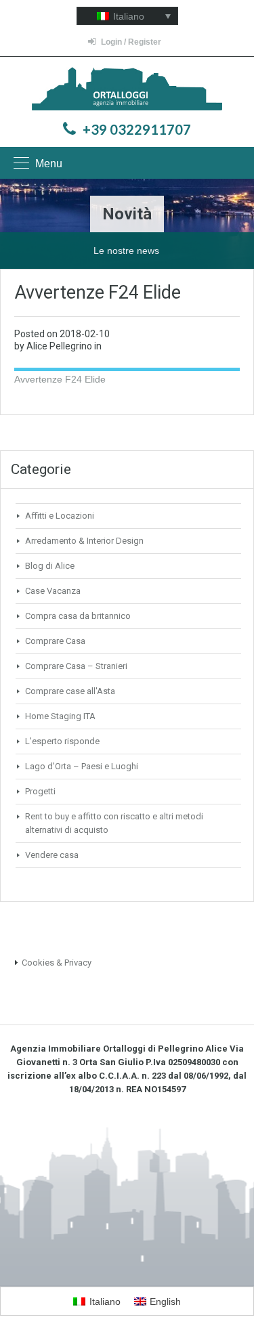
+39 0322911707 (137, 129)
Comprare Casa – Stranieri (76, 666)
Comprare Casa (55, 641)
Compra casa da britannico (78, 616)
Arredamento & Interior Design (84, 541)
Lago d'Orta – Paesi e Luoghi (81, 766)
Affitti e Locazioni (59, 516)
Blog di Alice (50, 566)
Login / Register (131, 42)
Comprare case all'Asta (70, 691)
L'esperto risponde (62, 741)
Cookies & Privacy (56, 962)
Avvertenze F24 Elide (60, 379)
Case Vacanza (53, 591)
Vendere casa (52, 855)
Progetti (40, 791)
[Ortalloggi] (127, 90)
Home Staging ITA (60, 716)
